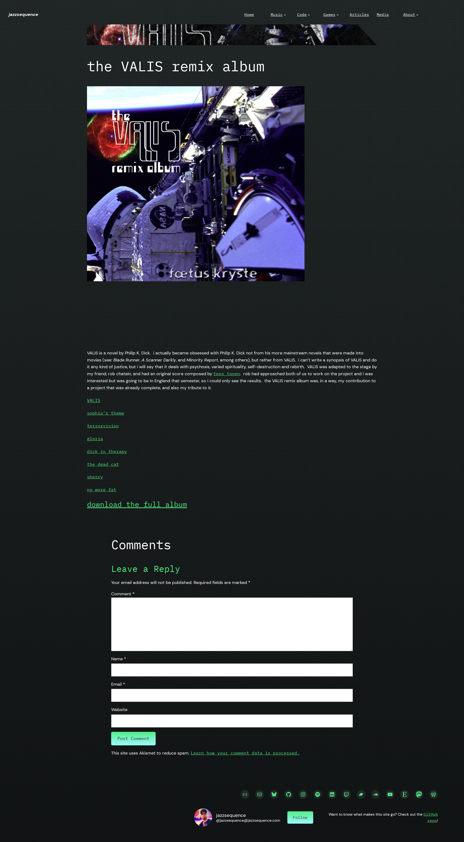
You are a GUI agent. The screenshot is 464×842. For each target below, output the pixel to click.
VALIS (93, 400)
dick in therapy (107, 451)
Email (118, 684)
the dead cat (103, 464)
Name (118, 659)
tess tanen (226, 373)
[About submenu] (417, 15)
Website (119, 709)
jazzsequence (23, 14)
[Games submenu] (337, 15)
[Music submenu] (285, 15)
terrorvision (103, 426)
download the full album (137, 504)
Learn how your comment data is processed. (245, 753)
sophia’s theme (105, 413)
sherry (95, 477)
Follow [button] (300, 817)
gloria (95, 438)
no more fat (101, 489)
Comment (123, 594)
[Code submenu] (309, 15)
